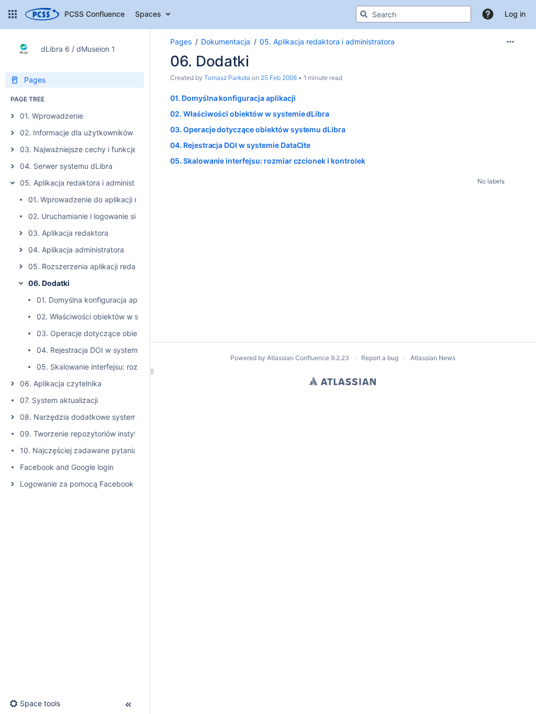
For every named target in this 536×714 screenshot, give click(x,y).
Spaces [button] (148, 13)
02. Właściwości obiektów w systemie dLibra (113, 316)
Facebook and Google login (67, 467)
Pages (181, 41)
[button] (12, 14)
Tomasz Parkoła (227, 78)
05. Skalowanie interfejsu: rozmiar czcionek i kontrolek (130, 366)
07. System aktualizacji (59, 400)
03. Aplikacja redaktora (68, 232)
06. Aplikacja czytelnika (61, 383)
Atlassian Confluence (298, 358)
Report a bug (379, 358)
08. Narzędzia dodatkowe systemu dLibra (92, 416)
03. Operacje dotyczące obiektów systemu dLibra (123, 333)
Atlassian (342, 381)
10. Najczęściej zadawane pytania (78, 450)
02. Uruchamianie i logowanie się (84, 216)
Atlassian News (432, 358)
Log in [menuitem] (515, 13)
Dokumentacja (225, 41)
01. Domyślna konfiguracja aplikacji (97, 299)
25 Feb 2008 (279, 78)
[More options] (510, 42)
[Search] (364, 14)
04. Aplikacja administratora (76, 249)
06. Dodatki (49, 283)
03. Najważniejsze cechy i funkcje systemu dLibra (106, 149)
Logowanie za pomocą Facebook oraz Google (98, 483)
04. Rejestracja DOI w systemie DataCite (106, 350)
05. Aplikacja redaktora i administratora (87, 182)
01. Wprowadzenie (51, 115)
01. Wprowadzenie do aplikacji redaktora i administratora (125, 199)
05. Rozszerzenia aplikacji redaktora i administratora (118, 266)
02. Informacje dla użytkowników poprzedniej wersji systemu (124, 132)
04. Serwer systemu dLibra (66, 166)
